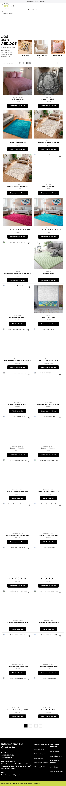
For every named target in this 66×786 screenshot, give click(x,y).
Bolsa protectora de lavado (17, 404)
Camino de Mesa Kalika (48, 710)
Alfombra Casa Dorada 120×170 (48, 143)
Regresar (30, 10)
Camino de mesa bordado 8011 (17, 492)
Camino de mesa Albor (17, 448)
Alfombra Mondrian (48, 186)
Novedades (17, 359)
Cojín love (57, 55)
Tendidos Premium (17, 97)
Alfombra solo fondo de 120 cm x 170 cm (18, 230)
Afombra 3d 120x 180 (48, 99)
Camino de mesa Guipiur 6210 (48, 666)
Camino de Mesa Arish (48, 448)
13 (35, 726)
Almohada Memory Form (17, 317)
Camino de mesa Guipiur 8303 (17, 710)
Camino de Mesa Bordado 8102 (48, 492)
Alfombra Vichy (48, 273)
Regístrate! (40, 1)
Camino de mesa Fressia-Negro (48, 622)
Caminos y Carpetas (17, 446)
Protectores (17, 402)
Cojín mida (41, 55)
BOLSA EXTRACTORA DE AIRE (48, 361)
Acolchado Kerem (18, 99)
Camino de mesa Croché (17, 579)
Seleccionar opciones (17, 106)
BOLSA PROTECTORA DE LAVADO (48, 404)
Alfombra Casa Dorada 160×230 (17, 186)
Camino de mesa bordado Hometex (17, 535)
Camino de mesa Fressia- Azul (17, 622)
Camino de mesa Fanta (48, 579)
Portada (35, 10)
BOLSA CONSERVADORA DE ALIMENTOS (17, 361)
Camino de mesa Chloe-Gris (48, 535)
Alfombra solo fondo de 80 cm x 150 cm (17, 273)
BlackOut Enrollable (48, 317)
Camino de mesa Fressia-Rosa (17, 666)
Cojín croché (24, 55)
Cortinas (48, 315)
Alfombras (48, 97)
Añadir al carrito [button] (17, 324)
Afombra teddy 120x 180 (17, 143)
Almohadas (17, 315)
